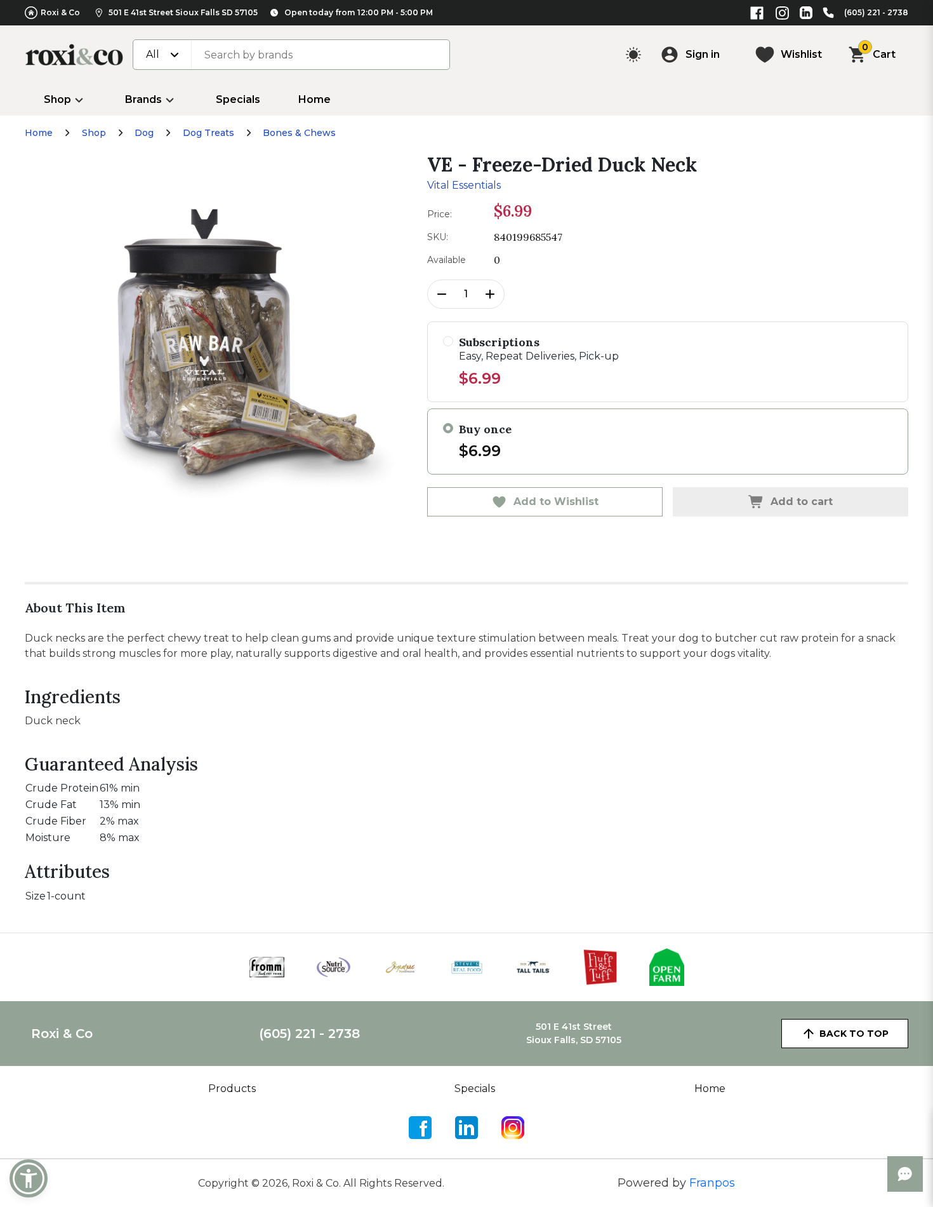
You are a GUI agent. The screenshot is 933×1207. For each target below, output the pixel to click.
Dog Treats (208, 132)
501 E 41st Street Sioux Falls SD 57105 (183, 12)
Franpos (712, 1183)
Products (232, 1088)
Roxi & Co (60, 12)
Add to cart (802, 502)
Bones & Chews (299, 132)
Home (314, 99)
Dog (144, 132)
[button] (28, 1178)
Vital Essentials (464, 185)
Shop (57, 99)
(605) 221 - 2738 (876, 12)
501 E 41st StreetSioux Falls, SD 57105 (573, 1033)
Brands (143, 99)
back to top (854, 1033)
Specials (238, 99)
